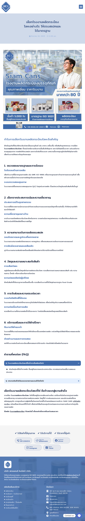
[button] (81, 7)
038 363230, (64, 507)
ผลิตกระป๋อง (72, 475)
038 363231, (74, 507)
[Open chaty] (79, 515)
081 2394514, (54, 507)
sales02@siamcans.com (58, 504)
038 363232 (54, 510)
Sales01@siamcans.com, (58, 502)
